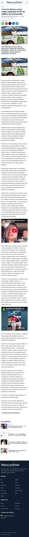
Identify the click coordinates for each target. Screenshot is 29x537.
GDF (2, 482)
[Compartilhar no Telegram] (17, 23)
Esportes (3, 496)
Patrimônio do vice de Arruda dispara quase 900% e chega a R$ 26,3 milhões (17, 434)
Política (17, 479)
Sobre (2, 503)
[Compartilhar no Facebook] (13, 23)
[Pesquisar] (26, 2)
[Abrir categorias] (2, 2)
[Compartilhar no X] (9, 23)
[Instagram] (6, 23)
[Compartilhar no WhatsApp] (2, 23)
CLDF (16, 482)
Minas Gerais (4, 493)
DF (8, 432)
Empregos (17, 487)
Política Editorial (4, 508)
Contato (2, 506)
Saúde (2, 487)
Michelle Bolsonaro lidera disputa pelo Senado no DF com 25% (17, 451)
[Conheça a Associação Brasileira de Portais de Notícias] (7, 522)
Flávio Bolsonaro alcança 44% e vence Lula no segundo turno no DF (17, 426)
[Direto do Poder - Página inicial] (10, 465)
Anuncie (17, 506)
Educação (17, 485)
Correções (17, 508)
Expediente (17, 503)
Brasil (2, 6)
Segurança (3, 485)
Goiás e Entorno (19, 490)
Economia (3, 490)
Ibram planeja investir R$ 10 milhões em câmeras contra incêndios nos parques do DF (18, 443)
